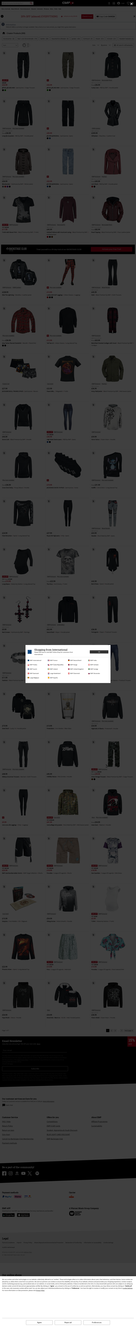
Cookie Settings (127, 1288)
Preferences (97, 1322)
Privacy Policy (40, 1290)
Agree (39, 1322)
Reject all (68, 1322)
